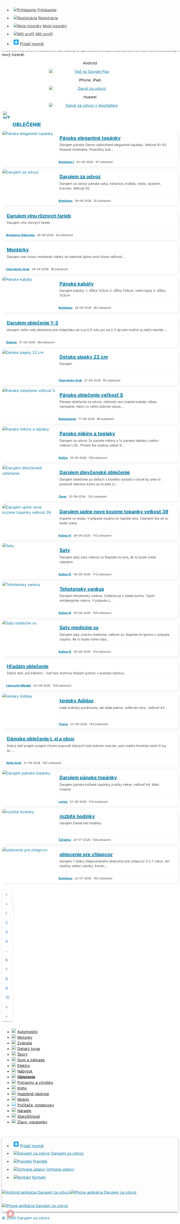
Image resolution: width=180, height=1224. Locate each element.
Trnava (63, 724)
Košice (63, 457)
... (6, 950)
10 (7, 997)
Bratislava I (66, 162)
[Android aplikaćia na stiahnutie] (36, 1192)
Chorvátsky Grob (18, 269)
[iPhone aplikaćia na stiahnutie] (103, 1192)
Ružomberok (67, 419)
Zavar (63, 496)
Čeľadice (65, 839)
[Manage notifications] (10, 1213)
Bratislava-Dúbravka (20, 235)
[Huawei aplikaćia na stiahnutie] (35, 1205)
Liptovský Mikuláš (18, 685)
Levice (63, 801)
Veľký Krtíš (13, 763)
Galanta (11, 342)
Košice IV (65, 535)
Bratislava (65, 200)
